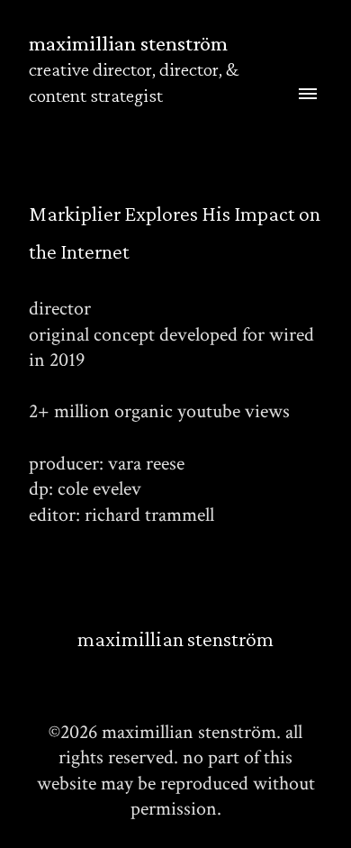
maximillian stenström (175, 638)
